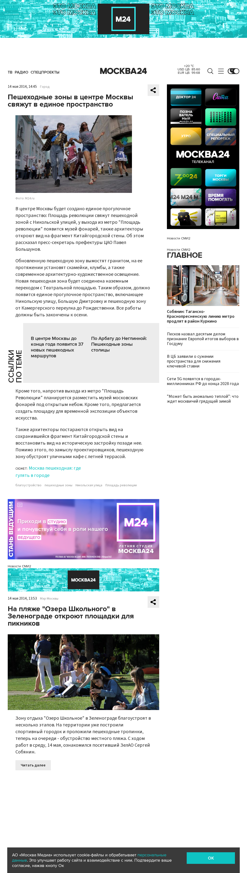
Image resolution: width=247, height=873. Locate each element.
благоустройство (28, 485)
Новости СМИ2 (19, 566)
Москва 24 (123, 71)
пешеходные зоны (58, 485)
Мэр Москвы (49, 598)
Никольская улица (88, 485)
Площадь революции (121, 485)
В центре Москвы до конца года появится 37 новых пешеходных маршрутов (57, 347)
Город (45, 86)
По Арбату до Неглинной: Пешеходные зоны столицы (119, 344)
